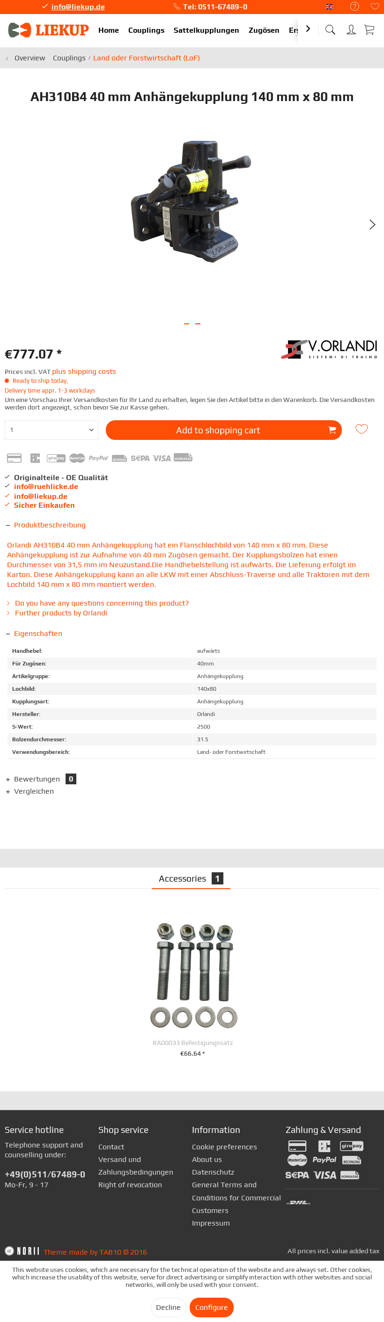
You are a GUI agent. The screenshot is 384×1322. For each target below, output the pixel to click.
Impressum (211, 1223)
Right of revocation (130, 1184)
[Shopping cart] (370, 29)
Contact (111, 1146)
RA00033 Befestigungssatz (193, 1042)
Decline (168, 1307)
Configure (211, 1307)
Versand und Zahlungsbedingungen (135, 1165)
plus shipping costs (84, 371)
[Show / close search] (330, 27)
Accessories (189, 878)
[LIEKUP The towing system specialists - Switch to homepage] (49, 30)
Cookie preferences (224, 1146)
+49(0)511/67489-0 (45, 1174)
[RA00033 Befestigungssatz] (192, 976)
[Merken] (362, 429)
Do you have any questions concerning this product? (101, 603)
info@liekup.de (78, 6)
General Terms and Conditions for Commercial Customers (236, 1197)
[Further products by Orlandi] (330, 353)
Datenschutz (213, 1172)
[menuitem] (350, 7)
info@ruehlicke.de (46, 486)
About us (207, 1159)
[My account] (351, 28)
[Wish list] (375, 7)
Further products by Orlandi (60, 612)
